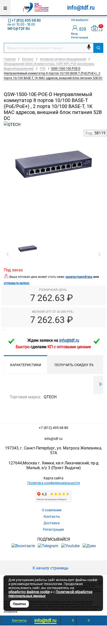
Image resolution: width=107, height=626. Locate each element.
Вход (74, 34)
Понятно (19, 604)
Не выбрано (80, 20)
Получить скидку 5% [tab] (74, 365)
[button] (8, 254)
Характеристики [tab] (25, 365)
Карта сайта (53, 478)
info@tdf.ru (53, 439)
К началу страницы (51, 568)
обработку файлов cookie (29, 592)
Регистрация (79, 37)
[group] (53, 186)
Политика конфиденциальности (53, 483)
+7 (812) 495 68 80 (26, 20)
